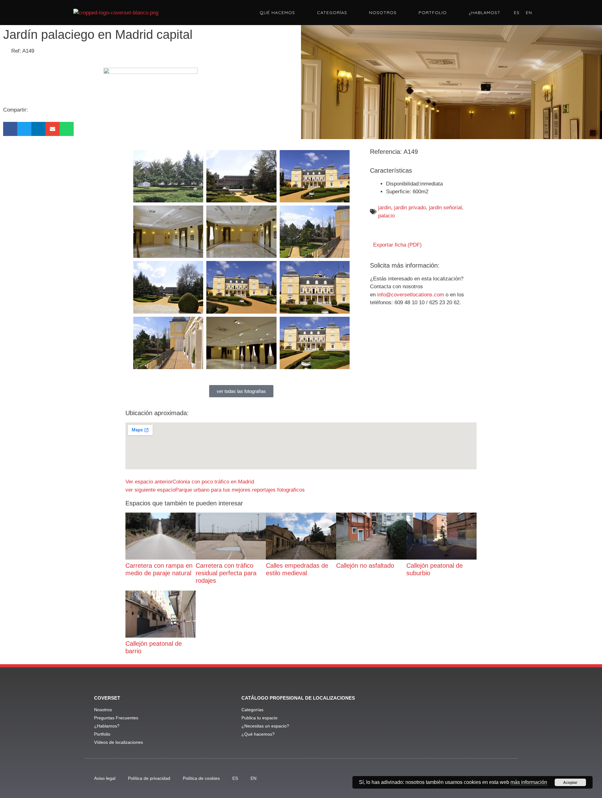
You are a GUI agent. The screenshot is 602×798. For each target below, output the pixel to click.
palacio (386, 216)
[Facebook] (435, 720)
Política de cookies (201, 778)
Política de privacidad (149, 778)
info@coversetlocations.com (410, 295)
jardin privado (410, 208)
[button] (10, 129)
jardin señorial (445, 208)
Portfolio (433, 12)
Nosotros (383, 12)
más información (528, 782)
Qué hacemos (277, 12)
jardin (384, 208)
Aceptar (570, 782)
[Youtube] (452, 720)
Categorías (332, 12)
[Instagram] (470, 720)
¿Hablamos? (484, 12)
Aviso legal (104, 778)
